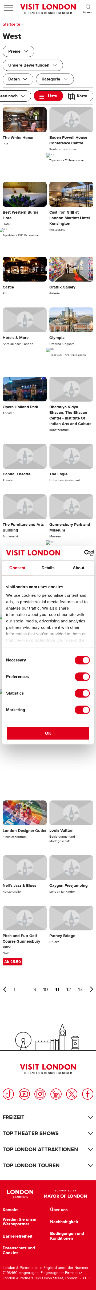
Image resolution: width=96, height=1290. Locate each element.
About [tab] (79, 567)
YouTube (24, 1094)
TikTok (8, 1094)
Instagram (40, 1094)
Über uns (59, 1209)
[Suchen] (88, 8)
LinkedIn (56, 1094)
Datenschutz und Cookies (19, 1250)
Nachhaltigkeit (64, 1221)
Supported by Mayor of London (65, 1194)
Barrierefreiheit (17, 1236)
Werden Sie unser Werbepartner (20, 1221)
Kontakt (10, 1209)
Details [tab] (48, 567)
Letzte (4, 989)
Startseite (11, 24)
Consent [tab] (17, 567)
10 (45, 990)
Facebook (87, 1094)
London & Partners (20, 1194)
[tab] (48, 96)
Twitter (71, 1094)
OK (48, 733)
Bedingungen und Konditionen (67, 1236)
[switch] (82, 676)
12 (68, 990)
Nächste (91, 989)
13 (80, 990)
